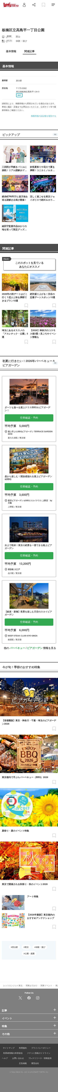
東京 (27, 947)
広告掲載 (23, 1063)
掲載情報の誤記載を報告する (43, 115)
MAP (19, 95)
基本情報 (8, 66)
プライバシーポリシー (41, 1047)
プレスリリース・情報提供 (40, 1058)
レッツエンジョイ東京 (13, 985)
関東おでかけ (31, 985)
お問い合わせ (18, 1058)
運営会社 (35, 1063)
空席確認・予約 (29, 417)
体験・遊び (40, 947)
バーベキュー (17, 648)
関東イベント (46, 985)
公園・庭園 (29, 953)
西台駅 (15, 947)
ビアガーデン (35, 648)
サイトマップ (9, 1047)
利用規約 (23, 1047)
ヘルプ (5, 1058)
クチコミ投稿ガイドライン (38, 1053)
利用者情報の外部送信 (13, 1053)
